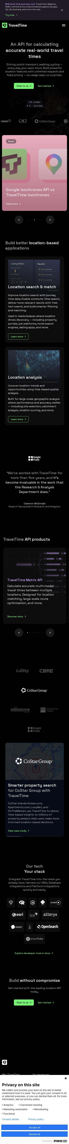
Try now (9, 15)
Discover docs (15, 616)
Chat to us (22, 85)
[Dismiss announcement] (62, 10)
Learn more (17, 336)
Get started (44, 85)
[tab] (34, 586)
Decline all (34, 1134)
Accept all (34, 1127)
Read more (12, 203)
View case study (17, 830)
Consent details (10, 1119)
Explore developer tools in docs (32, 953)
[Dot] (27, 219)
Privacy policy (36, 1119)
